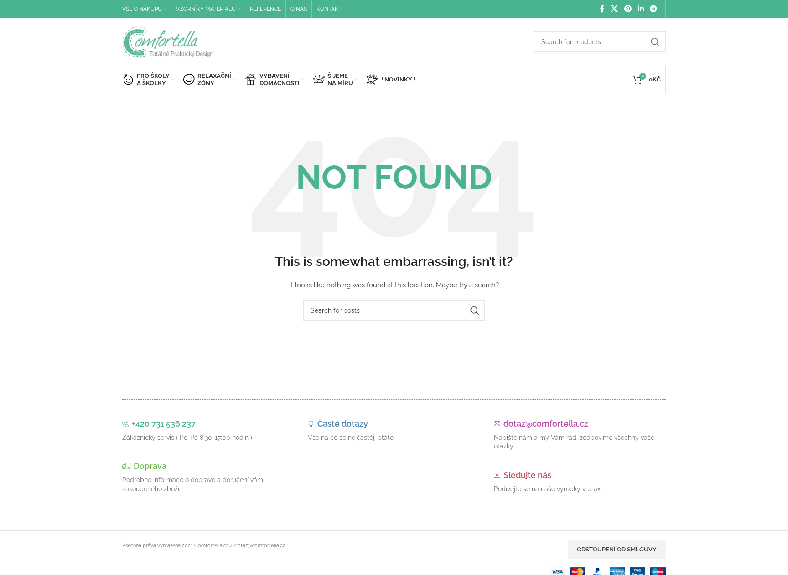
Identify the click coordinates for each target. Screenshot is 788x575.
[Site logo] (167, 41)
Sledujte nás (527, 475)
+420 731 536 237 (164, 423)
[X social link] (614, 9)
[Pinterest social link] (627, 9)
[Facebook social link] (602, 9)
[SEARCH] (655, 41)
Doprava (150, 466)
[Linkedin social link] (640, 9)
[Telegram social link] (653, 9)
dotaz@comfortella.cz (545, 423)
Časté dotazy (342, 423)
